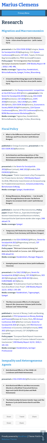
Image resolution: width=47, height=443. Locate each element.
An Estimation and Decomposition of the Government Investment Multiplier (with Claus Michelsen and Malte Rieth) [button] (24, 157)
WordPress (22, 436)
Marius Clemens (20, 5)
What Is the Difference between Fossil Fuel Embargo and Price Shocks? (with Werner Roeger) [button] (23, 136)
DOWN (43, 439)
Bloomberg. (36, 72)
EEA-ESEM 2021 (19, 379)
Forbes (27, 72)
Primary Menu (23, 13)
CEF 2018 (29, 275)
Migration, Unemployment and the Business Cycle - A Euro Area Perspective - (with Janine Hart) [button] (24, 40)
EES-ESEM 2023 (8, 148)
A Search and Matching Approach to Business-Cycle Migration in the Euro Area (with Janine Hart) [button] (24, 81)
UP (43, 433)
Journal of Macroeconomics (24, 210)
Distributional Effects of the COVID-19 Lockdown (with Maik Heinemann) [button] (21, 371)
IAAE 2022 (24, 169)
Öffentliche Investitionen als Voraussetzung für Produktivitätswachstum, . (23, 184)
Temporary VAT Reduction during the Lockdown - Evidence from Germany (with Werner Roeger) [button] (25, 232)
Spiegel (20, 72)
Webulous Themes (9, 439)
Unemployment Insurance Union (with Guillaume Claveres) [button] (25, 264)
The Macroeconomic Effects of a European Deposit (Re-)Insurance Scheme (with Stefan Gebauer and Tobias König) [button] (23, 304)
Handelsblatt (32, 69)
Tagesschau (21, 116)
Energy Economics (20, 145)
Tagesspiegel (33, 292)
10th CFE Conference (27, 110)
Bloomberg (35, 119)
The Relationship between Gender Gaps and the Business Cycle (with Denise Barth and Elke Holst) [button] (25, 402)
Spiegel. (5, 295)
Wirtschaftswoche (9, 72)
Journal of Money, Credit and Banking (28, 313)
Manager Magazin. (35, 257)
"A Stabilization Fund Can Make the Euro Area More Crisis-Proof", (22, 287)
